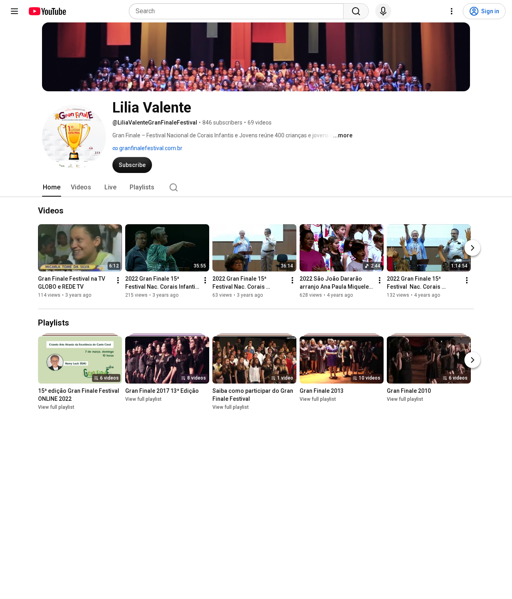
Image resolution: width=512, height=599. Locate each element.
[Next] (472, 248)
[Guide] (14, 11)
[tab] (51, 187)
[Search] (356, 11)
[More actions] (118, 281)
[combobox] (239, 11)
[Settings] (451, 11)
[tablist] (256, 187)
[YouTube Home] (47, 11)
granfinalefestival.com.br (150, 148)
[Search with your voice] (383, 11)
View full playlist (56, 407)
